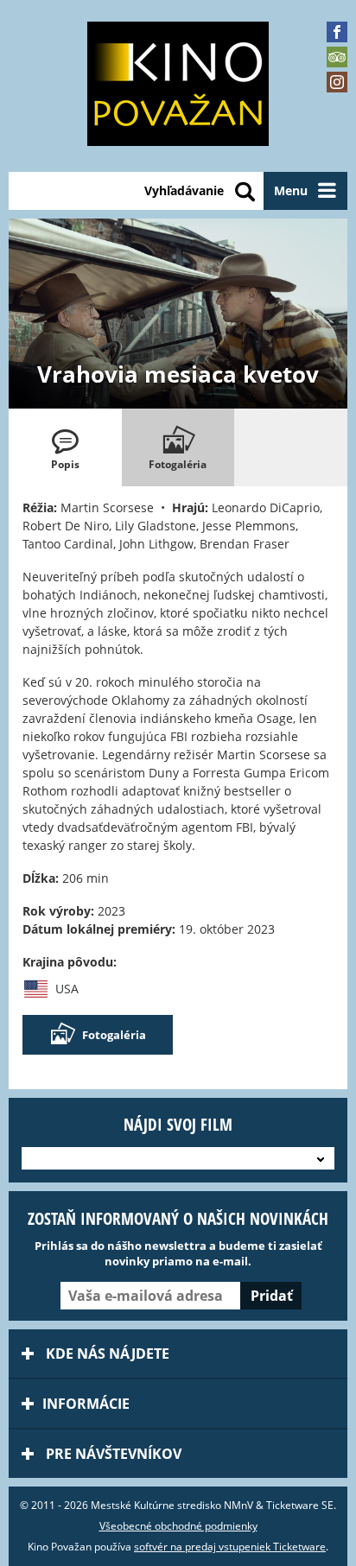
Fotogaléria (114, 1035)
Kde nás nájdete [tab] (105, 1353)
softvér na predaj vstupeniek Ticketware (230, 1546)
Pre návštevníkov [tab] (111, 1453)
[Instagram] (337, 82)
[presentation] (65, 447)
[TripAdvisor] (337, 57)
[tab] (65, 447)
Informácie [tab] (86, 1403)
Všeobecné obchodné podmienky (178, 1525)
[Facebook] (337, 32)
